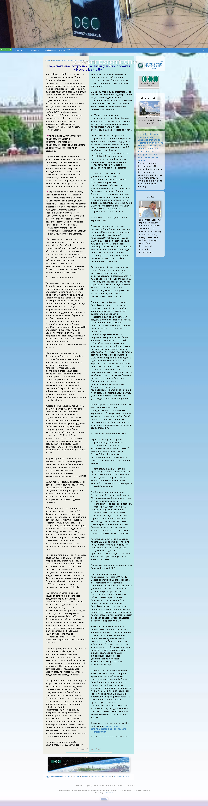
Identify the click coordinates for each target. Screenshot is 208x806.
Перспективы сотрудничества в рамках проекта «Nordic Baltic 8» (108, 728)
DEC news (67, 776)
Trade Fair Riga (35, 50)
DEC (24, 50)
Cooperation (76, 776)
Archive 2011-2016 (106, 776)
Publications (85, 776)
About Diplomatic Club (57, 776)
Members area (50, 50)
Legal (127, 776)
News (16, 50)
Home (46, 776)
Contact (202, 50)
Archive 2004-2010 (119, 776)
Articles (62, 50)
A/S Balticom (108, 793)
